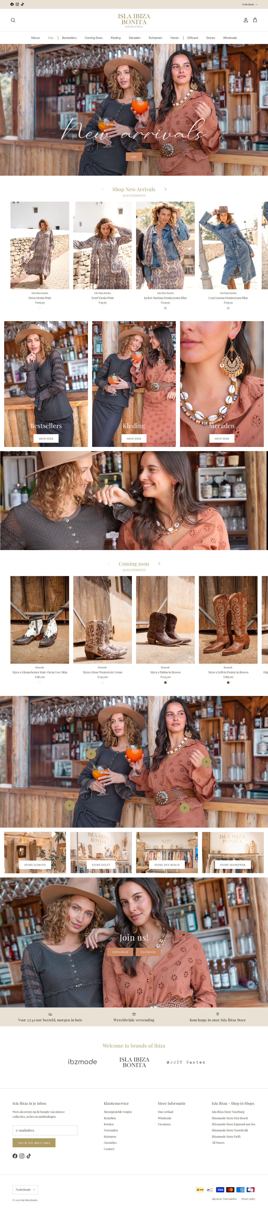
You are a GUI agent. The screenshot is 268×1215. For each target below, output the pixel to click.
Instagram (120, 952)
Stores (210, 38)
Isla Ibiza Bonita (29, 1200)
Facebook (148, 952)
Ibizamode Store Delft (226, 1136)
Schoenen (155, 38)
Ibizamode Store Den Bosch (230, 1118)
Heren (174, 38)
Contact (109, 1149)
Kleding (116, 38)
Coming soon (134, 563)
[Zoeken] (12, 20)
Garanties (110, 1143)
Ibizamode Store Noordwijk (230, 1130)
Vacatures (164, 1124)
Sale (51, 38)
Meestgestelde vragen (118, 1112)
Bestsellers (69, 38)
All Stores (218, 1143)
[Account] (245, 20)
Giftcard (192, 38)
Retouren (110, 1136)
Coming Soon (94, 38)
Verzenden (111, 1130)
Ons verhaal (165, 1112)
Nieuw (35, 38)
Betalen (109, 1124)
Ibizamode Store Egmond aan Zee (233, 1124)
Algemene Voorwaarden (224, 1198)
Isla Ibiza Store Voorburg (228, 1112)
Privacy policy (248, 1198)
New (134, 156)
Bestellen (110, 1118)
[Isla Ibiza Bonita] (134, 20)
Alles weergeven (134, 195)
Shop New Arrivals (133, 189)
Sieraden (134, 38)
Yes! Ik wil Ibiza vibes (34, 1143)
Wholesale (230, 38)
